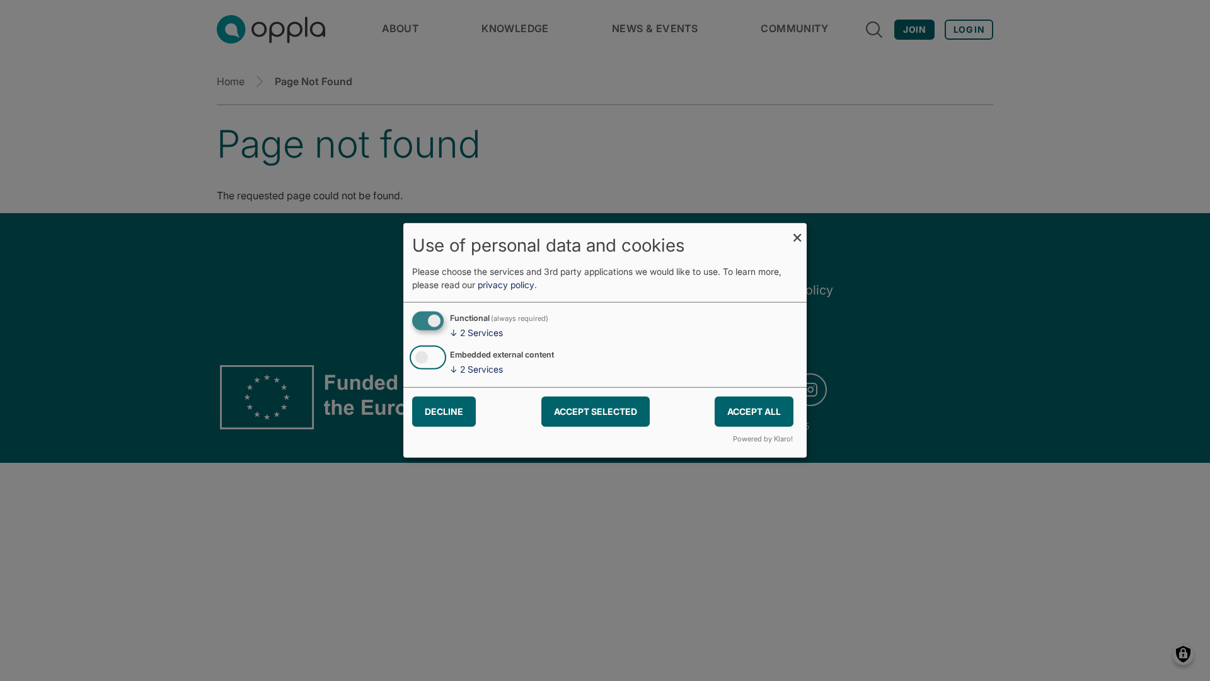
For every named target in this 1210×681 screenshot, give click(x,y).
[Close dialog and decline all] (797, 231)
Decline (444, 410)
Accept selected (595, 410)
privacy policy (506, 284)
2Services (476, 332)
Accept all (754, 410)
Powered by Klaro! (763, 438)
